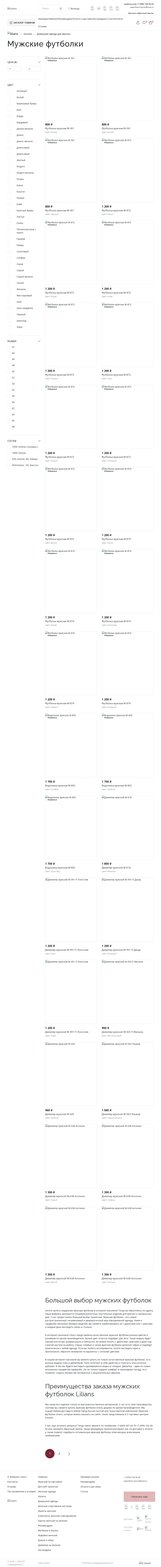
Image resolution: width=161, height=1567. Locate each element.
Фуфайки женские (47, 1535)
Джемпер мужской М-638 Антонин (65, 1196)
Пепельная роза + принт (26, 231)
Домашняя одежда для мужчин (53, 33)
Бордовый (22, 122)
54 (13, 383)
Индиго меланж (25, 172)
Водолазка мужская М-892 (60, 785)
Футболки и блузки (48, 1530)
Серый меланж (25, 276)
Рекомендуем (65, 18)
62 (13, 408)
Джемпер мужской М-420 (59, 1114)
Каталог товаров (24, 22)
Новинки (53, 18)
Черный (21, 314)
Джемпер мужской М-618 (116, 867)
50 (13, 371)
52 (13, 377)
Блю (19, 109)
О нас (109, 18)
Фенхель (21, 289)
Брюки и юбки (46, 1540)
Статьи (84, 1491)
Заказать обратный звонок (141, 13)
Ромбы (20, 245)
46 (13, 359)
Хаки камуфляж (25, 308)
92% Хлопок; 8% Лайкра (25, 459)
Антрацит (22, 90)
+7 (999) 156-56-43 (139, 4)
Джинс (20, 134)
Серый (20, 270)
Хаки (19, 301)
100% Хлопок (19, 452)
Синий (20, 282)
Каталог (28, 33)
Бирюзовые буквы (26, 103)
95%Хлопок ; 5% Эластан (25, 465)
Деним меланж (25, 128)
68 (13, 426)
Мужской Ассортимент (50, 1481)
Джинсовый (23, 147)
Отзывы (42, 26)
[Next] (68, 1453)
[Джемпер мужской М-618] (127, 827)
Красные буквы (25, 210)
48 (13, 365)
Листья (20, 216)
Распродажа (99, 18)
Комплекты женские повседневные (57, 1515)
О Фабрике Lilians (17, 1476)
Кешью (20, 197)
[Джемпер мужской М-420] (71, 1074)
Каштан (21, 191)
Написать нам (139, 1496)
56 (13, 389)
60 (13, 402)
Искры (20, 179)
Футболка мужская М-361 (59, 128)
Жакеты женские (47, 1510)
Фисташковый (24, 295)
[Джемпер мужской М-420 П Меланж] (127, 992)
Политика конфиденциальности (97, 1562)
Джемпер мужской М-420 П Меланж (122, 1031)
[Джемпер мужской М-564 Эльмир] (127, 1074)
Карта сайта (44, 1562)
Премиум (43, 18)
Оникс (20, 223)
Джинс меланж (25, 141)
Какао (20, 185)
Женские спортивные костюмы (55, 1506)
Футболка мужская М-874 (116, 539)
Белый (20, 97)
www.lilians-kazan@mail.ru (142, 7)
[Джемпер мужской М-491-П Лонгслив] (71, 910)
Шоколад (21, 320)
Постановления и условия (21, 1491)
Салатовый (23, 251)
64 (13, 414)
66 (13, 420)
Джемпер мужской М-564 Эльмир (121, 1114)
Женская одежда (47, 1491)
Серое (20, 264)
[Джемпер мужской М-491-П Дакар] (127, 910)
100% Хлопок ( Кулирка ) (25, 446)
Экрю (19, 326)
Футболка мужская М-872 (116, 210)
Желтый (21, 160)
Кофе (19, 204)
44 (13, 353)
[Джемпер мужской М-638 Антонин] (71, 1156)
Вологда (75, 8)
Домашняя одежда (48, 1501)
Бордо (20, 116)
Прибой (21, 238)
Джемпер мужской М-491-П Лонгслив (66, 949)
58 (13, 395)
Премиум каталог (89, 1476)
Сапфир (21, 257)
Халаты (42, 1496)
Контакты (118, 18)
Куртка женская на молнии (52, 1520)
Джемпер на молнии (49, 1545)
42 (13, 346)
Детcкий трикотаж (48, 1486)
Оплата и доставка (82, 18)
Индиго (21, 166)
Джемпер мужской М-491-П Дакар (121, 949)
